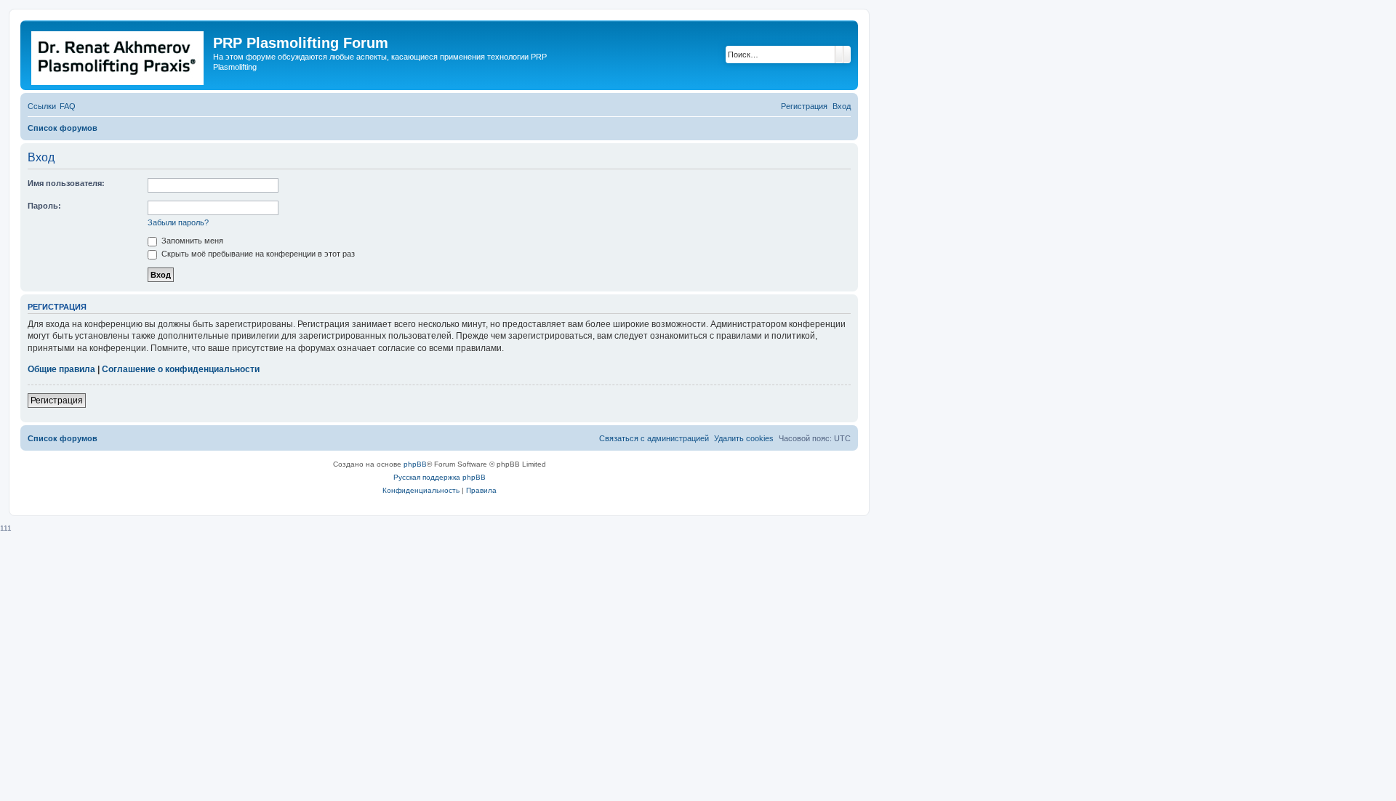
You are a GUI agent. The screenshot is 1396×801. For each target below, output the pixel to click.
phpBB (415, 464)
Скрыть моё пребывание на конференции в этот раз (257, 253)
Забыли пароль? (178, 222)
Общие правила (61, 369)
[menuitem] (68, 106)
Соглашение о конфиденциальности (181, 369)
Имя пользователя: (66, 183)
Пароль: (44, 205)
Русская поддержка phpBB (439, 477)
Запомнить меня (191, 240)
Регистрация (57, 400)
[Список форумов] (118, 55)
